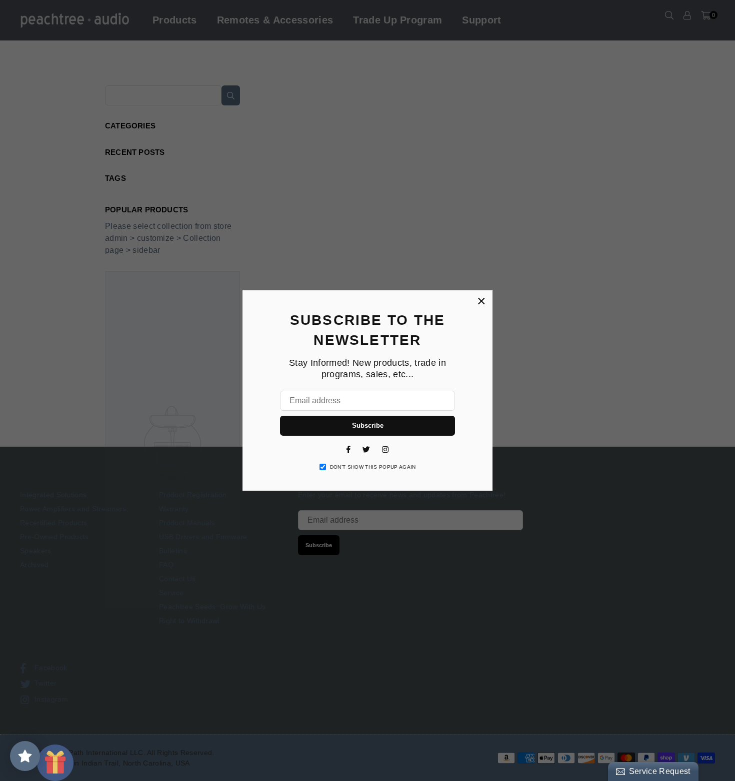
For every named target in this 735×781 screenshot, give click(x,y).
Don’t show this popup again (373, 467)
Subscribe (368, 425)
